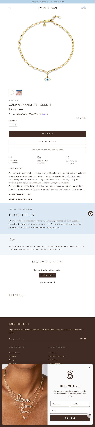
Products (11, 100)
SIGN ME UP (70, 418)
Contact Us (52, 353)
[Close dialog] (89, 367)
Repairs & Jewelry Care (57, 356)
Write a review (47, 275)
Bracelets (12, 356)
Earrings (12, 360)
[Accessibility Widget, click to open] (90, 213)
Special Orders (54, 360)
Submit (83, 339)
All (18, 100)
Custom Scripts (15, 353)
